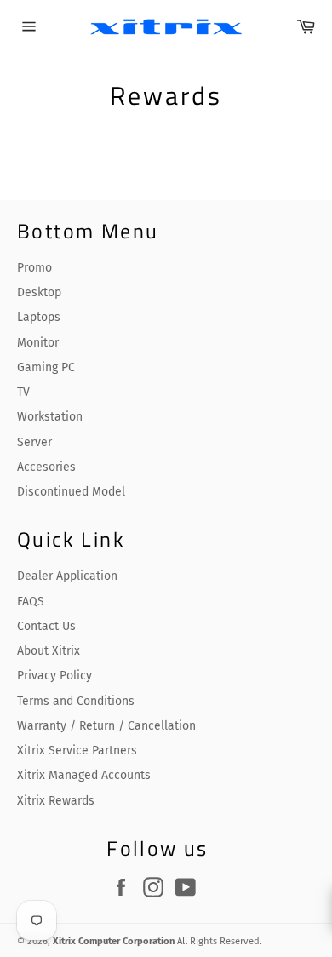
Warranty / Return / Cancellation (106, 726)
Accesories (46, 467)
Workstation (50, 417)
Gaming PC (46, 367)
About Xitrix (48, 651)
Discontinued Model (71, 491)
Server (34, 442)
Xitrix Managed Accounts (84, 775)
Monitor (38, 342)
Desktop (39, 292)
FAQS (30, 601)
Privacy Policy (54, 675)
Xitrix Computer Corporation (114, 941)
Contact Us (46, 626)
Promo (34, 268)
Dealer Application (67, 576)
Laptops (38, 317)
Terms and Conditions (76, 701)
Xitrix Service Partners (77, 750)
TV (23, 392)
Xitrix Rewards (55, 801)
